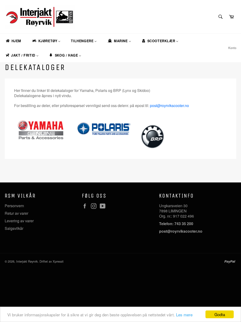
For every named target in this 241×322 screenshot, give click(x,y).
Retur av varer (16, 213)
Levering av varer (19, 220)
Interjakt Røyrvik (27, 261)
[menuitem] (13, 41)
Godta (219, 314)
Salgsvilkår (14, 228)
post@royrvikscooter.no (169, 105)
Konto (232, 47)
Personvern (14, 205)
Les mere (184, 315)
